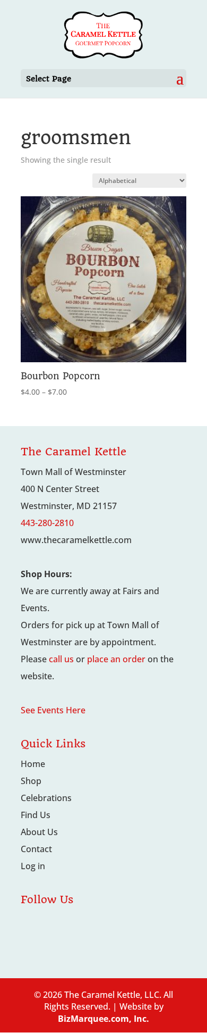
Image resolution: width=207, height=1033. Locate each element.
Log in (33, 866)
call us (61, 659)
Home (33, 764)
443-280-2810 (47, 523)
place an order (116, 659)
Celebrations (46, 798)
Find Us (35, 815)
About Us (39, 832)
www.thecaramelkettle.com (76, 540)
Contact (36, 849)
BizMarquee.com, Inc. (103, 1018)
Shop (31, 781)
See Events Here (53, 710)
